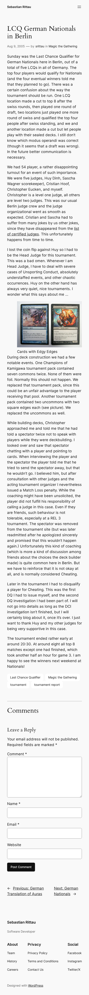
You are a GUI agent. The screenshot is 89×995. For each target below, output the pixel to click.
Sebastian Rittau (19, 7)
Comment (17, 754)
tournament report (47, 684)
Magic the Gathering (63, 46)
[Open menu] (79, 6)
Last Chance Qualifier (25, 677)
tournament (18, 684)
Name (14, 804)
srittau (39, 46)
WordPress (35, 985)
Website (14, 845)
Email (13, 824)
